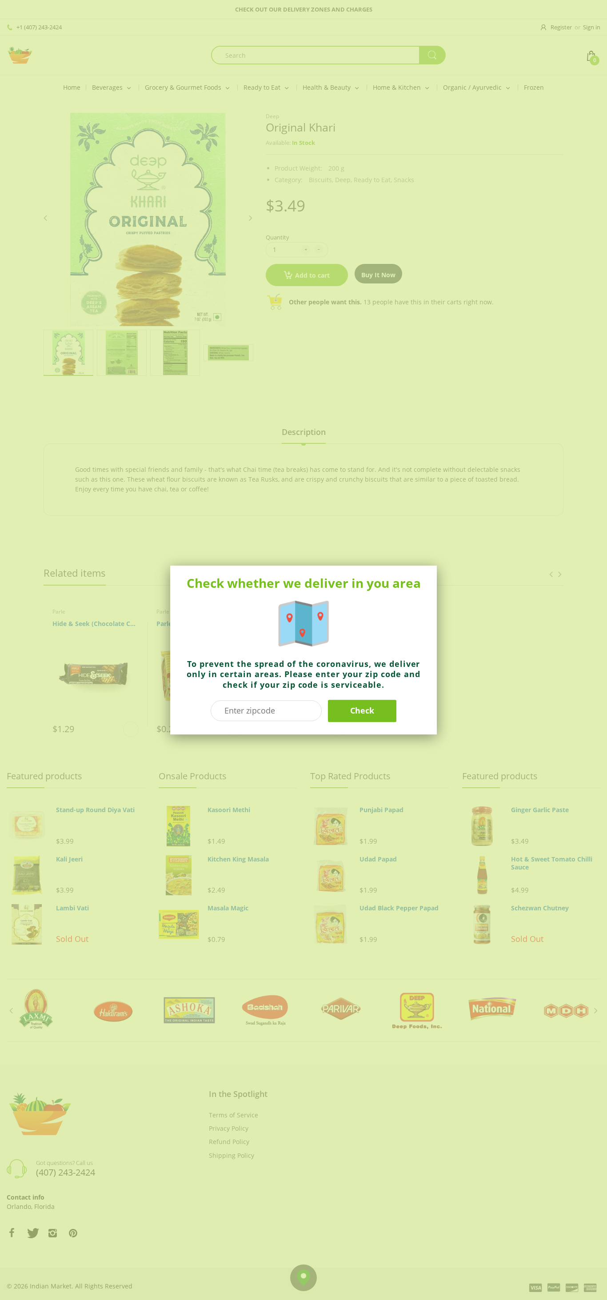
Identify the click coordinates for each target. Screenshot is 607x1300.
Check (362, 710)
